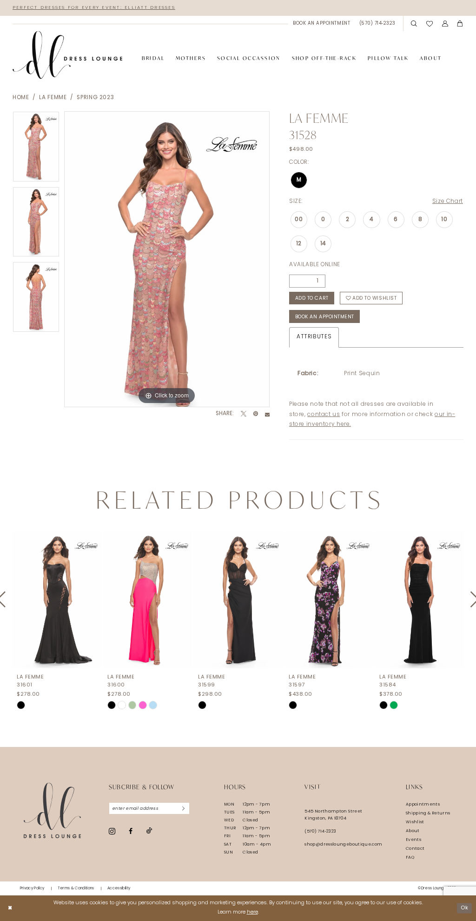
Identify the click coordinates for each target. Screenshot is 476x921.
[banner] (67, 55)
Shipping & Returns (428, 813)
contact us (323, 414)
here (252, 912)
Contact (415, 849)
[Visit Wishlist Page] (429, 23)
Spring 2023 (95, 98)
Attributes (314, 337)
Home (21, 98)
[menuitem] (321, 23)
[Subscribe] (184, 808)
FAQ (410, 857)
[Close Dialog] (10, 908)
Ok (464, 907)
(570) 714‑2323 (320, 831)
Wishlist (415, 822)
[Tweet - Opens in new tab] (243, 414)
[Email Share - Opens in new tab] (267, 414)
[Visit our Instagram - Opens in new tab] (112, 831)
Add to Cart (312, 298)
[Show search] (414, 23)
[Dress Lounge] (52, 810)
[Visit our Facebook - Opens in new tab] (130, 831)
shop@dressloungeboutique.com (343, 844)
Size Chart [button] (447, 201)
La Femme (52, 98)
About (413, 831)
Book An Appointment (324, 317)
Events (413, 840)
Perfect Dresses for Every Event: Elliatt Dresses (94, 8)
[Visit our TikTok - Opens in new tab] (149, 830)
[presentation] (57, 599)
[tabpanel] (36, 149)
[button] (445, 23)
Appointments (423, 804)
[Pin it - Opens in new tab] (255, 414)
